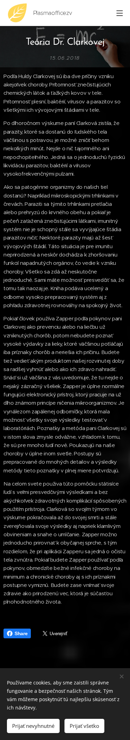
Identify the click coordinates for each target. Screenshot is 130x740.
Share (21, 633)
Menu (120, 13)
